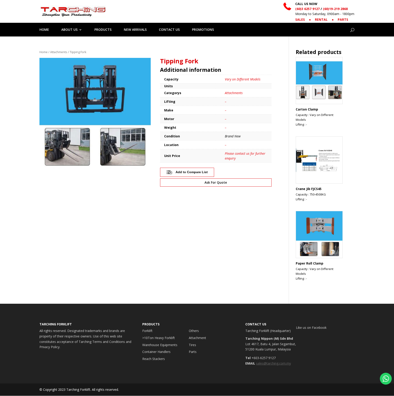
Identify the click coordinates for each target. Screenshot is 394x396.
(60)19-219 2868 (335, 9)
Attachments (58, 52)
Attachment (197, 338)
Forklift (147, 331)
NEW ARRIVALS (135, 30)
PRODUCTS (102, 30)
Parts (193, 352)
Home (43, 52)
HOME (44, 30)
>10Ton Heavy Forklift (158, 338)
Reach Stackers (153, 359)
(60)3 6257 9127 (307, 9)
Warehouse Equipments (159, 345)
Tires (192, 345)
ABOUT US (69, 30)
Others (194, 331)
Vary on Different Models (242, 79)
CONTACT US (169, 30)
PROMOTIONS (203, 30)
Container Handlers (156, 352)
